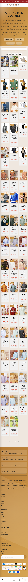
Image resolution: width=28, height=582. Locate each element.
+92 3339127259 (4, 543)
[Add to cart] (7, 65)
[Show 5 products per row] (20, 54)
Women (2, 512)
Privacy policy (4, 530)
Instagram (3, 496)
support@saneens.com (6, 545)
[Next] (18, 441)
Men (2, 514)
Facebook (3, 494)
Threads (3, 505)
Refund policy (4, 532)
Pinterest (3, 503)
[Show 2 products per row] (9, 54)
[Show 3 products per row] (13, 54)
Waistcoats (3, 519)
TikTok (2, 501)
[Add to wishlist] (7, 58)
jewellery (3, 516)
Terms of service (4, 537)
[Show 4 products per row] (16, 54)
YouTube (3, 499)
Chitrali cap (3, 521)
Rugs (2, 523)
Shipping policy (4, 534)
